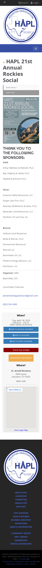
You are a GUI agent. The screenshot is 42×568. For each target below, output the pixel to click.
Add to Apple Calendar (22, 341)
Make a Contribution (21, 527)
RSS (26, 564)
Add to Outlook (21, 335)
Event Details (11, 88)
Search (24, 2)
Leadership (21, 496)
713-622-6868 (24, 559)
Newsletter (21, 503)
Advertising (21, 523)
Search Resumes (21, 516)
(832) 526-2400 (10, 304)
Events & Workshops (21, 544)
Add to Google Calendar (21, 329)
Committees (21, 499)
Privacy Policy (8, 561)
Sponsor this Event (21, 358)
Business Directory (21, 520)
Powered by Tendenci (14, 564)
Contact (33, 564)
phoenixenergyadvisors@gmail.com (20, 295)
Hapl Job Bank (21, 513)
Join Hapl (21, 506)
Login (36, 2)
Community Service (21, 533)
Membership (21, 540)
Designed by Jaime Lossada (25, 561)
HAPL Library (21, 537)
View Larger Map (21, 430)
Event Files (10, 93)
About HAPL (21, 492)
